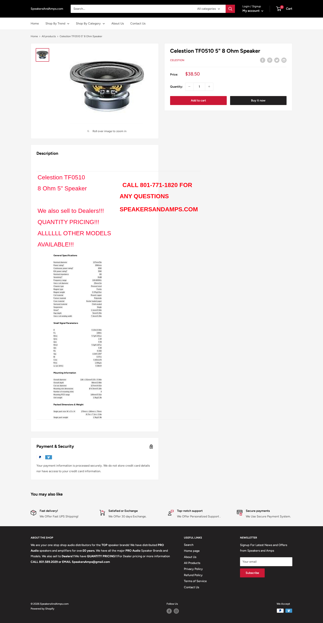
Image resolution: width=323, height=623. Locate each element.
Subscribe (252, 573)
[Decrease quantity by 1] (189, 86)
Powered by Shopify (42, 608)
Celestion (177, 60)
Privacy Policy (193, 569)
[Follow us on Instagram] (176, 611)
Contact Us (137, 23)
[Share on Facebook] (262, 60)
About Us (117, 23)
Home (35, 23)
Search (188, 545)
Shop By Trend (55, 23)
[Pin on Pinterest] (269, 60)
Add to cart (198, 100)
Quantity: (176, 86)
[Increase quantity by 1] (209, 86)
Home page (192, 551)
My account (251, 11)
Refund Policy (193, 575)
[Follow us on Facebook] (169, 611)
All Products (192, 563)
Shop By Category (88, 23)
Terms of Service (195, 581)
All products (49, 36)
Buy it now (258, 100)
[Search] (230, 9)
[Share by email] (284, 60)
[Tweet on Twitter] (276, 60)
